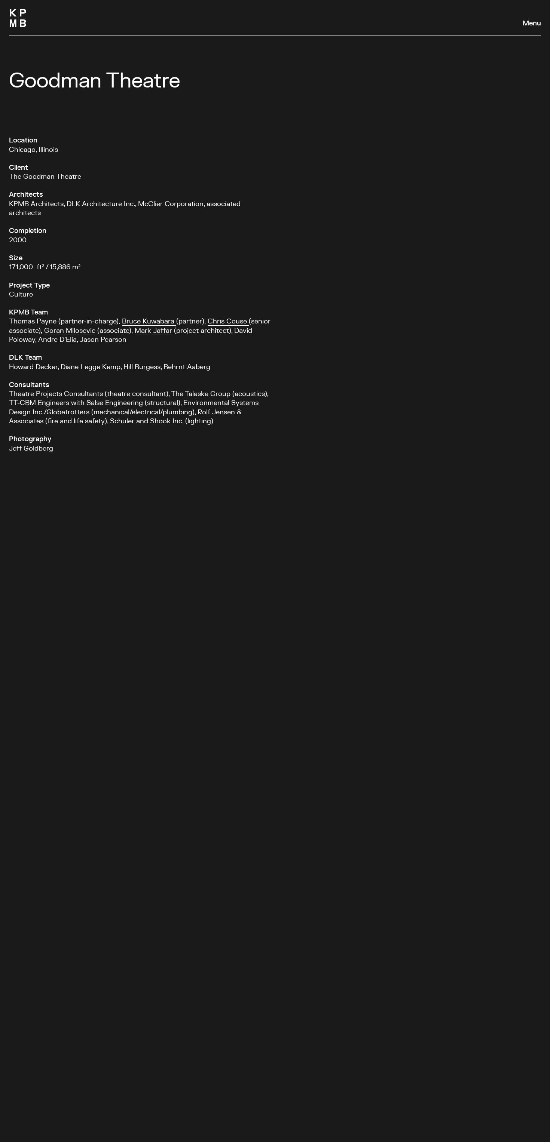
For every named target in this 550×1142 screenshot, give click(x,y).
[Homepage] (18, 18)
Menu (532, 23)
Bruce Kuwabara (149, 321)
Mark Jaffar (153, 331)
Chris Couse (228, 321)
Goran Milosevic (69, 331)
